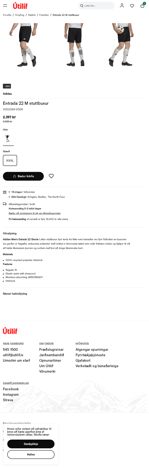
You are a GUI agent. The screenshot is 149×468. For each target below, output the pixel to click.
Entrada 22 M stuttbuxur (66, 14)
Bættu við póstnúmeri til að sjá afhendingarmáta (35, 213)
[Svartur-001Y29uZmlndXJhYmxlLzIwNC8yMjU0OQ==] (8, 138)
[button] (5, 5)
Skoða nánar (41, 434)
